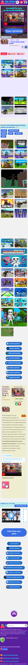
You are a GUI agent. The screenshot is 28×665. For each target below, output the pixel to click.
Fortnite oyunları (14, 343)
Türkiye (5, 649)
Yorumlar (12, 54)
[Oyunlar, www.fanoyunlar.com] (9, 2)
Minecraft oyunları (14, 353)
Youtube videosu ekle (21, 505)
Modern (4, 133)
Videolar (21, 54)
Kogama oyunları (14, 377)
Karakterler (18, 133)
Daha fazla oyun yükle (14, 532)
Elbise (3, 136)
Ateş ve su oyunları (14, 572)
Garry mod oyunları (14, 363)
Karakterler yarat (13, 130)
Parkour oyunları (14, 372)
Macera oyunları (15, 368)
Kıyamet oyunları (14, 587)
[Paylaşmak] (26, 47)
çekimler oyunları (14, 582)
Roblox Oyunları (15, 348)
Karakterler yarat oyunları (14, 567)
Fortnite (4, 130)
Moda (10, 133)
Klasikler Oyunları (14, 553)
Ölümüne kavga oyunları (14, 577)
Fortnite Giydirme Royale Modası (11, 661)
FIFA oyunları (14, 543)
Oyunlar (4, 54)
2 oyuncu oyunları (14, 358)
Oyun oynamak (14, 31)
